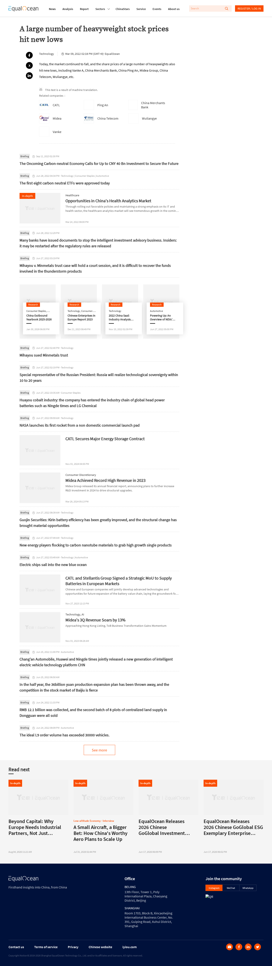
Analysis (67, 9)
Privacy (73, 947)
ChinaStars (123, 9)
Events (157, 9)
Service (141, 9)
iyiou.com (129, 947)
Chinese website (100, 947)
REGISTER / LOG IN (249, 8)
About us (174, 9)
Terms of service (46, 947)
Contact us (16, 947)
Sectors (100, 9)
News (52, 9)
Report (84, 9)
